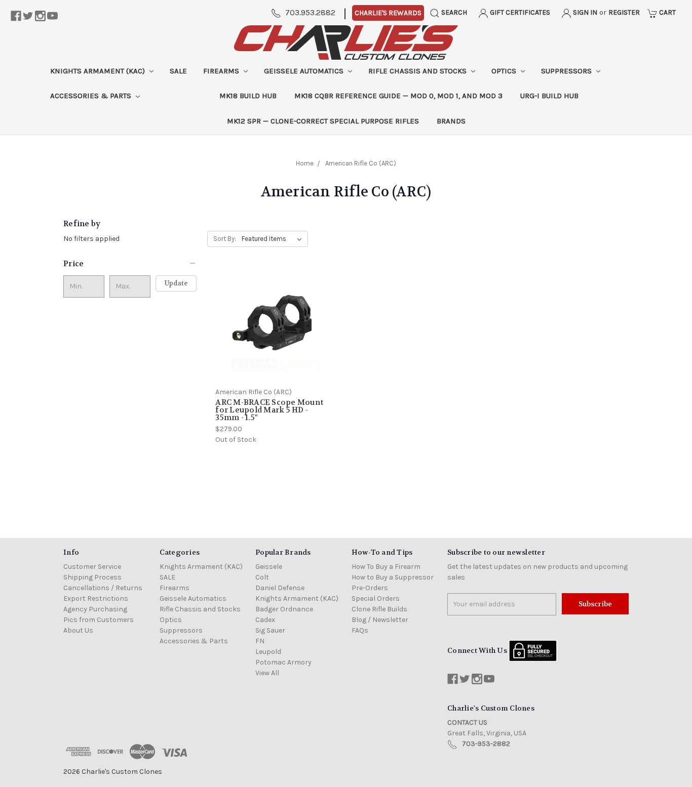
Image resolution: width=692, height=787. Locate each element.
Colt (262, 577)
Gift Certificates (519, 12)
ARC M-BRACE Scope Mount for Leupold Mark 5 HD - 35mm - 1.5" (269, 410)
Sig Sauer (270, 630)
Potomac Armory (283, 662)
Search (453, 12)
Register (624, 12)
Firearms (222, 70)
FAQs (360, 630)
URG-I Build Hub (549, 95)
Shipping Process (92, 577)
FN (259, 641)
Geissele (268, 566)
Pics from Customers (98, 619)
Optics (504, 70)
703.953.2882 (310, 12)
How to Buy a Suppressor (393, 577)
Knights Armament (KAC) (98, 70)
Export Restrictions (95, 598)
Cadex (265, 619)
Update (176, 283)
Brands (451, 121)
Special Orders (376, 598)
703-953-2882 (486, 743)
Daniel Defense (279, 588)
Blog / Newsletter (380, 619)
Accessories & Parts (91, 95)
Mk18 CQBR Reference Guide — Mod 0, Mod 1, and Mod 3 (398, 95)
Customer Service (92, 566)
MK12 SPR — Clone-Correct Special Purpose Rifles (323, 121)
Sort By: (224, 238)
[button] (130, 264)
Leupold (268, 651)
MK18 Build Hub (248, 95)
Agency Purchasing (95, 609)
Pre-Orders (370, 588)
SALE (178, 70)
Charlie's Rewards (388, 13)
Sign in (584, 12)
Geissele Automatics (304, 70)
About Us (78, 630)
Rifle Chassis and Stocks (418, 70)
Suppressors (567, 70)
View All (267, 673)
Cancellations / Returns (102, 588)
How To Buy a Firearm (386, 566)
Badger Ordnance (284, 609)
